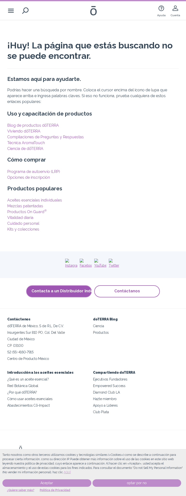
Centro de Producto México (28, 358)
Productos (100, 332)
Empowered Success (109, 386)
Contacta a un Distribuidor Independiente (61, 291)
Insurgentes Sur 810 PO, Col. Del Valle (36, 332)
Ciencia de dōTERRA (25, 148)
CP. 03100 (15, 345)
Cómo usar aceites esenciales (29, 399)
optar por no (137, 483)
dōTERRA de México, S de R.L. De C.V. (35, 326)
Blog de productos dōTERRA (33, 125)
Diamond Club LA (106, 392)
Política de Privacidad (55, 490)
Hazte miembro (104, 399)
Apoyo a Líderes (105, 405)
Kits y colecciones (23, 229)
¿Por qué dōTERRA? (22, 392)
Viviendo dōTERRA (23, 131)
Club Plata (101, 412)
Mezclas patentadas (25, 206)
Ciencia (98, 326)
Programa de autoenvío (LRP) (33, 171)
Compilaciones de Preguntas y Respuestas (45, 137)
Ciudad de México (21, 339)
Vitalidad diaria (20, 217)
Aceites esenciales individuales (34, 200)
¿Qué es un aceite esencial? (28, 379)
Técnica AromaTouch (26, 142)
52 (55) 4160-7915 (20, 352)
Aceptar (46, 483)
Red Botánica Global (22, 386)
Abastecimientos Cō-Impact (28, 405)
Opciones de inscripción (28, 177)
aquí (67, 472)
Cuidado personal (23, 223)
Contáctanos (127, 291)
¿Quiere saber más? (20, 490)
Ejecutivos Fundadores (110, 379)
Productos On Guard (27, 211)
